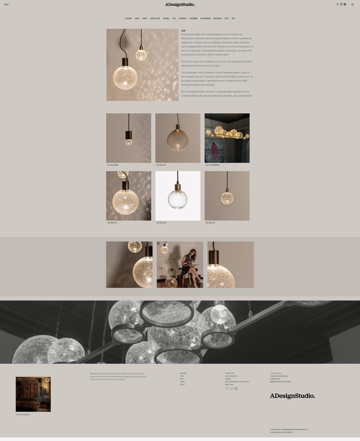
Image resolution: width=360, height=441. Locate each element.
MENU (6, 4)
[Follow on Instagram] (341, 4)
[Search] (353, 4)
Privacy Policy (229, 384)
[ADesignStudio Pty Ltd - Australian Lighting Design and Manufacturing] (180, 4)
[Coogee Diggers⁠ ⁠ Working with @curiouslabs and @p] (33, 394)
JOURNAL (182, 382)
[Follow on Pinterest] (345, 4)
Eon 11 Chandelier (213, 165)
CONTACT (182, 384)
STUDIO (182, 376)
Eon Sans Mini (113, 165)
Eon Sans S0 (161, 222)
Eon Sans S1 (210, 222)
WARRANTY (228, 379)
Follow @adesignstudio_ (23, 414)
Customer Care (229, 373)
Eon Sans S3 (161, 165)
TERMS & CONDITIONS (231, 376)
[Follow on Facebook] (337, 4)
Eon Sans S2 (112, 222)
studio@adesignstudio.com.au (279, 376)
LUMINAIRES (183, 373)
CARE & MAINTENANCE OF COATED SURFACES (237, 382)
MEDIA (181, 379)
